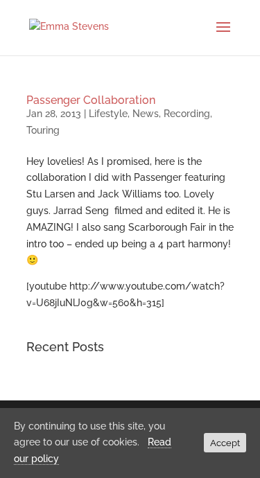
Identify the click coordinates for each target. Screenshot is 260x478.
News (145, 113)
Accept (225, 442)
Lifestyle (108, 113)
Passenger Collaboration (90, 100)
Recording (187, 113)
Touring (43, 130)
